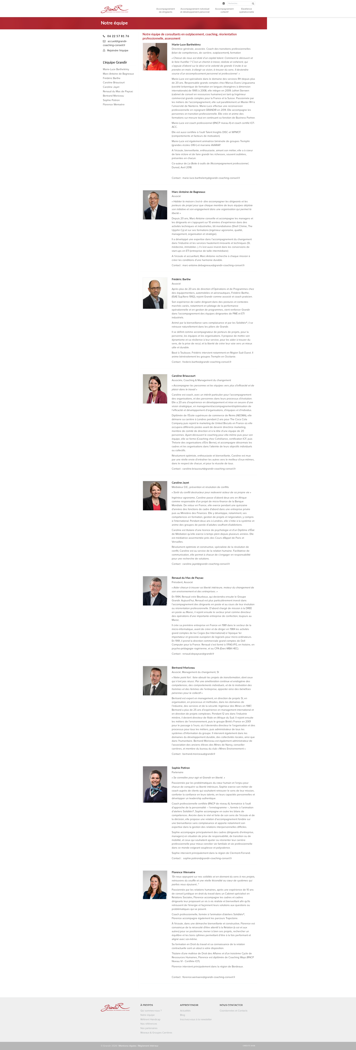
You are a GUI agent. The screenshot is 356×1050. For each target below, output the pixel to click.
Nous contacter (231, 1005)
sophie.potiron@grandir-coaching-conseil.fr (207, 858)
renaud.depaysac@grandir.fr (198, 653)
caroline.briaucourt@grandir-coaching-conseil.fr (209, 468)
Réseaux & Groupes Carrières (156, 1032)
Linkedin (225, 3)
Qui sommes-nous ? (151, 1010)
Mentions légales (128, 1045)
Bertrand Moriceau (113, 95)
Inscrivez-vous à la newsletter (196, 1019)
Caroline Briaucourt (114, 82)
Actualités (185, 1010)
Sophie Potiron (111, 100)
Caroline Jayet (111, 86)
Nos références (148, 1023)
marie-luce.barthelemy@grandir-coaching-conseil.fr (211, 177)
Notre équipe (147, 1015)
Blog (182, 1015)
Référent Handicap (150, 1019)
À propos (146, 1005)
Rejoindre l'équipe (117, 50)
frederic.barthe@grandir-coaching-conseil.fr (206, 361)
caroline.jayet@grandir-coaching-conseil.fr (206, 563)
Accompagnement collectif (224, 10)
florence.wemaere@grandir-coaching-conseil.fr (208, 977)
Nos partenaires (148, 1028)
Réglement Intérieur (148, 1045)
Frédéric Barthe (111, 78)
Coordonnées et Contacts (233, 1010)
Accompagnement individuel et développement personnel (195, 10)
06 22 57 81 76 (118, 36)
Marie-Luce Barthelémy (116, 69)
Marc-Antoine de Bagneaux (118, 73)
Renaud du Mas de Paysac (118, 91)
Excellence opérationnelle (246, 10)
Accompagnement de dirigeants (165, 10)
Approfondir (189, 1005)
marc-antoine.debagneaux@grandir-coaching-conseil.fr (213, 265)
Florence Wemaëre (114, 104)
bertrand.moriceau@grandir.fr (198, 753)
